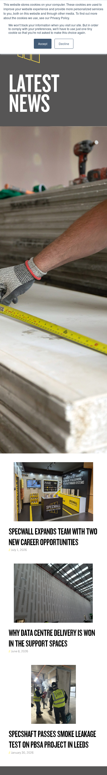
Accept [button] (42, 43)
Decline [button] (64, 43)
